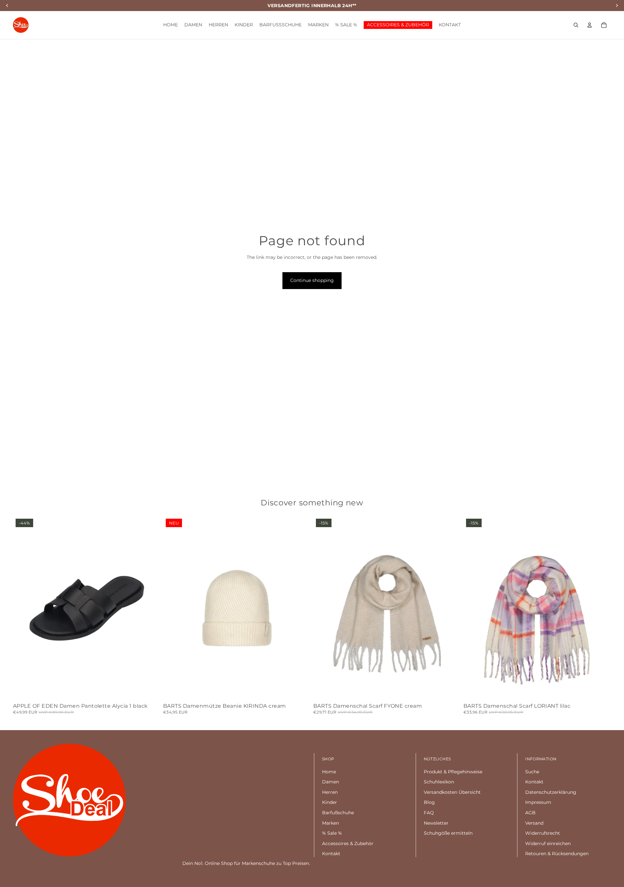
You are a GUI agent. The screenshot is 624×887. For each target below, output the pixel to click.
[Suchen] (576, 25)
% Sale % (332, 833)
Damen (330, 782)
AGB (530, 813)
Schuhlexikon (439, 782)
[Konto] (589, 25)
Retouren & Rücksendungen (557, 853)
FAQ (429, 813)
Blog (429, 802)
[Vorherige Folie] (22, 608)
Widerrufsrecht (542, 833)
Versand (534, 823)
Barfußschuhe (338, 813)
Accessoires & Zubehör (347, 843)
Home (329, 772)
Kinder (329, 802)
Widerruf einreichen (548, 843)
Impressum (538, 802)
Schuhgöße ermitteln (448, 833)
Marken (330, 823)
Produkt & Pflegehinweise (453, 772)
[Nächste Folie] (151, 608)
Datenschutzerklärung (550, 792)
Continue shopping (312, 280)
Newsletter (436, 823)
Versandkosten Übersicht (452, 792)
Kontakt (331, 853)
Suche (532, 772)
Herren (330, 792)
